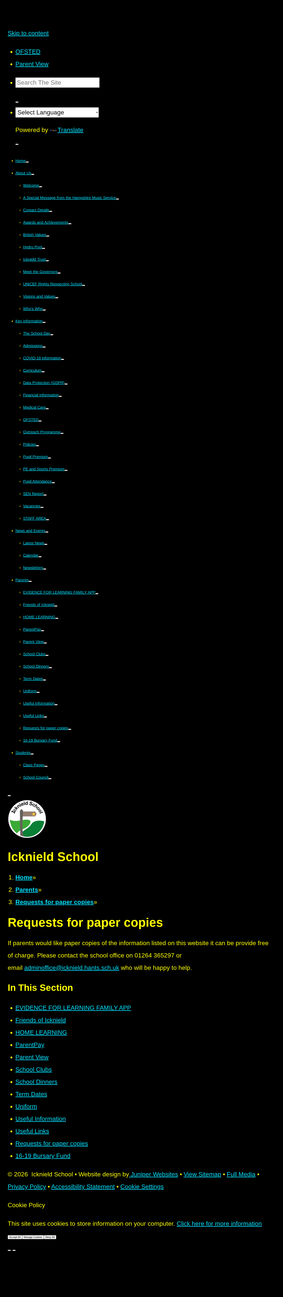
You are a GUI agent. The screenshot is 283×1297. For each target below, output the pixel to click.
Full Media (241, 1174)
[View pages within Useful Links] (45, 717)
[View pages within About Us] (32, 174)
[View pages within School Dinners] (50, 667)
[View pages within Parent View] (45, 643)
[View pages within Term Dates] (44, 680)
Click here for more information (219, 1223)
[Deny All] (14, 1250)
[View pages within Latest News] (45, 544)
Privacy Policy (27, 1186)
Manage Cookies (33, 1237)
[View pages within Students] (32, 754)
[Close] (9, 1250)
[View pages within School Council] (49, 778)
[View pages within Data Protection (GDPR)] (66, 384)
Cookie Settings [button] (142, 1186)
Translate (70, 129)
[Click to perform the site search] (16, 102)
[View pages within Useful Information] (56, 704)
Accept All (15, 1237)
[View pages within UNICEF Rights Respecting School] (83, 285)
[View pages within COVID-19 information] (62, 359)
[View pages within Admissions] (44, 347)
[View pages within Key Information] (44, 322)
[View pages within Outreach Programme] (62, 433)
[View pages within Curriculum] (43, 371)
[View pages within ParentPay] (42, 630)
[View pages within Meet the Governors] (59, 273)
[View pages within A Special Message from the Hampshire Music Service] (117, 199)
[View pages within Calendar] (40, 556)
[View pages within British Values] (47, 236)
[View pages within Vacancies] (42, 507)
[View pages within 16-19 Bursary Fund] (58, 741)
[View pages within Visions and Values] (56, 297)
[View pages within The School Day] (51, 334)
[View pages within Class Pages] (46, 766)
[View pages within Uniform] (38, 692)
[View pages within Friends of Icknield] (55, 606)
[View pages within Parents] (30, 581)
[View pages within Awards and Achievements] (69, 223)
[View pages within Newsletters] (44, 569)
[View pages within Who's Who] (44, 310)
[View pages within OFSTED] (40, 421)
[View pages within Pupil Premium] (49, 458)
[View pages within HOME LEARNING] (56, 618)
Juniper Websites (153, 1174)
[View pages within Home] (27, 162)
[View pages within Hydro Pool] (43, 248)
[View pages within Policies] (37, 445)
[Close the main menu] (9, 795)
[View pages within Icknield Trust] (47, 260)
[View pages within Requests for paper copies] (69, 729)
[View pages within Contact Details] (50, 211)
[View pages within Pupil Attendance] (53, 482)
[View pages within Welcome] (40, 186)
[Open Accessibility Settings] (16, 144)
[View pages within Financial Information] (60, 396)
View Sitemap (202, 1174)
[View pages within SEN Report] (45, 495)
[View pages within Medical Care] (47, 408)
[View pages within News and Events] (46, 532)
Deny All (50, 1237)
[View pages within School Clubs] (47, 655)
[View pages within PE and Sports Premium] (66, 470)
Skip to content (28, 33)
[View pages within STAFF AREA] (47, 519)
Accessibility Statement (83, 1186)
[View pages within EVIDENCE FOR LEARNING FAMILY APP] (96, 593)
